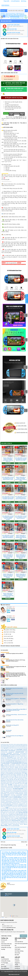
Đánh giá (22, 114)
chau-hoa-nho (22, 755)
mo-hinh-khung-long (19, 793)
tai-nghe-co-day (12, 814)
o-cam (7, 809)
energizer (16, 767)
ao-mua (24, 744)
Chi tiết (6, 113)
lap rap (23, 774)
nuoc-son (4, 809)
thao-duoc (17, 815)
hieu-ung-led (20, 769)
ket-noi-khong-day (17, 773)
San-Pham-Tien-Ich (23, 813)
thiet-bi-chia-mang (4, 819)
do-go (22, 763)
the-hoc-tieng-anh (4, 816)
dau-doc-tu (22, 758)
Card (15, 749)
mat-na (5, 779)
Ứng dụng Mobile (5, 968)
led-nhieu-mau (11, 775)
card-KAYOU (9, 753)
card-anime (19, 749)
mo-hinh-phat (15, 798)
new (3, 38)
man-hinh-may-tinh (20, 778)
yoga (13, 825)
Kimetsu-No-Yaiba (7, 774)
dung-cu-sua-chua (15, 765)
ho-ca (19, 770)
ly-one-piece (11, 778)
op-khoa (18, 809)
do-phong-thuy (6, 764)
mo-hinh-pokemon (4, 799)
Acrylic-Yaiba (8, 744)
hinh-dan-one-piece (4, 770)
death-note (15, 759)
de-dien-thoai (7, 759)
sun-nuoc (6, 814)
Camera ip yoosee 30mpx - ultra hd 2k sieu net (16, 714)
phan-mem (25, 809)
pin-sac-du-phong (17, 810)
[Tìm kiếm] (26, 10)
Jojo (15, 772)
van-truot (23, 823)
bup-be (19, 748)
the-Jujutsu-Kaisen (12, 816)
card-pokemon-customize (15, 754)
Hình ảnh (17, 113)
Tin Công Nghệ (4, 962)
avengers (13, 745)
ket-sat (23, 773)
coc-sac (14, 757)
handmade (9, 769)
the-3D (20, 815)
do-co (10, 763)
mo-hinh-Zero (15, 805)
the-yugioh (16, 818)
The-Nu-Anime (22, 816)
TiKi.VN (16, 964)
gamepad (25, 767)
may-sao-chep (22, 783)
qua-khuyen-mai (19, 811)
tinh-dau (14, 821)
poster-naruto (6, 811)
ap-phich (4, 745)
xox (11, 825)
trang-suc (22, 821)
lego (15, 776)
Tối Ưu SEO (3, 966)
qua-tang (25, 811)
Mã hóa (2, 964)
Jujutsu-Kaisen (18, 772)
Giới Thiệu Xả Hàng (19, 951)
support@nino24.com (11, 927)
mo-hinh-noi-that (4, 797)
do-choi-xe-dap (5, 763)
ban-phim (12, 746)
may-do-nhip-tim (9, 782)
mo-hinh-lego (13, 795)
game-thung (21, 767)
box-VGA (13, 748)
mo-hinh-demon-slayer (9, 787)
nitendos (19, 808)
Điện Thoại (14, 761)
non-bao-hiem (24, 808)
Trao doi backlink (13, 16)
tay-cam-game (9, 815)
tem (14, 815)
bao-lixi (15, 746)
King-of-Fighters (13, 774)
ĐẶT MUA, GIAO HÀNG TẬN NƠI (15, 83)
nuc (1, 809)
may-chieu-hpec (15, 780)
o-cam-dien (11, 809)
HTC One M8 (8, 730)
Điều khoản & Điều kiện (6, 943)
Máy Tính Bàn (14, 779)
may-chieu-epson (9, 780)
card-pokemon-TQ (6, 756)
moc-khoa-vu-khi (14, 806)
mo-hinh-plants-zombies (23, 798)
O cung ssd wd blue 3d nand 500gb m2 (14, 735)
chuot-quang (10, 757)
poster (2, 811)
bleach (24, 746)
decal (19, 759)
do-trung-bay (18, 764)
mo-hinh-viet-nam (15, 803)
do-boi (4, 762)
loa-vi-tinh (9, 777)
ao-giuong (18, 744)
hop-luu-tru (3, 772)
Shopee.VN (17, 962)
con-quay (18, 757)
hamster (5, 769)
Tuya (16, 823)
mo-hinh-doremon (9, 788)
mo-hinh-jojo (21, 792)
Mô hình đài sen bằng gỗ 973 (12, 725)
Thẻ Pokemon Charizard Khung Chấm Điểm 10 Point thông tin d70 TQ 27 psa (16, 710)
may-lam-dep (11, 783)
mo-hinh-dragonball (18, 788)
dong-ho (2, 766)
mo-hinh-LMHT (19, 795)
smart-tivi (3, 814)
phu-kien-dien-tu (4, 810)
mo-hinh (10, 784)
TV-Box (19, 823)
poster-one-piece (12, 811)
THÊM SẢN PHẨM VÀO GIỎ (14, 89)
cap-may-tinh (7, 749)
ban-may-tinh (7, 746)
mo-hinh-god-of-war (9, 791)
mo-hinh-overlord (8, 798)
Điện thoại (19, 13)
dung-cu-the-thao (22, 765)
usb (21, 823)
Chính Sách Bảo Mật (5, 945)
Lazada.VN (17, 961)
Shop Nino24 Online (8, 971)
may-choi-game (3, 782)
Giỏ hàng (24, 1)
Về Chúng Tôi (4, 940)
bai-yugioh (23, 745)
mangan (25, 778)
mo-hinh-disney (22, 787)
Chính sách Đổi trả (19, 941)
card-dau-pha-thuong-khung (21, 750)
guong (25, 768)
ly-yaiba (15, 778)
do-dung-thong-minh (16, 763)
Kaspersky (24, 772)
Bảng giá (12, 114)
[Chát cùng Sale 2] (13, 610)
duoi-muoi (7, 767)
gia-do (10, 768)
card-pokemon (5, 754)
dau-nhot (25, 758)
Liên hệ (2, 942)
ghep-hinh (7, 768)
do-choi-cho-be (9, 762)
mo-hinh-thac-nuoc (12, 802)
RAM (4, 813)
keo (5, 773)
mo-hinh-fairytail (9, 790)
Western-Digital (4, 825)
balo (26, 745)
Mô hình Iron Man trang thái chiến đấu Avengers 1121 (14, 694)
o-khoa (15, 809)
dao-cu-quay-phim (8, 758)
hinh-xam (10, 770)
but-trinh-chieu (24, 748)
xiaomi (9, 825)
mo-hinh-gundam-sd (17, 791)
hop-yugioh (11, 772)
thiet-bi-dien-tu (20, 819)
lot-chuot (20, 777)
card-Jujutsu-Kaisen (19, 752)
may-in (23, 782)
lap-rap (4, 775)
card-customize (11, 750)
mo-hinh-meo (11, 796)
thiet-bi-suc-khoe (7, 820)
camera (2, 749)
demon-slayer (24, 759)
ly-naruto (6, 778)
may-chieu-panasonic (23, 780)
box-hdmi (9, 748)
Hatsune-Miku (14, 769)
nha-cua (10, 808)
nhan (14, 808)
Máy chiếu (16, 15)
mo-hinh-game (24, 790)
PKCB (22, 810)
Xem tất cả (24, 842)
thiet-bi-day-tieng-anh (13, 819)
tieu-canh (10, 821)
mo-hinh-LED (7, 795)
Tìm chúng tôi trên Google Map (9, 845)
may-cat (25, 779)
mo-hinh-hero (6, 792)
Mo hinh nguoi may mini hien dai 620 (14, 688)
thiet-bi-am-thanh (23, 818)
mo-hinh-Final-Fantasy (16, 790)
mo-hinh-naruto (17, 796)
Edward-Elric (12, 767)
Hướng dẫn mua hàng (6, 947)
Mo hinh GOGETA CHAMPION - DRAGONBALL (16, 698)
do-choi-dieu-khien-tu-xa (18, 762)
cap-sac (11, 749)
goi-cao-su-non (21, 768)
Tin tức (3, 842)
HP (13, 772)
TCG (12, 815)
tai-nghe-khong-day (19, 814)
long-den (16, 777)
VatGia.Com (17, 966)
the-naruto (17, 816)
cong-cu (21, 757)
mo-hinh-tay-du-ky (4, 802)
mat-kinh (2, 779)
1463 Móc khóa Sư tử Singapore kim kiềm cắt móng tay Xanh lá (16, 667)
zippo (18, 825)
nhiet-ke (16, 808)
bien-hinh (21, 746)
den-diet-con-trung (4, 760)
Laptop (7, 775)
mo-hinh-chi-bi (17, 786)
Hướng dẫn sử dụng (5, 961)
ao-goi (21, 744)
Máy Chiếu (9, 779)
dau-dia (18, 758)
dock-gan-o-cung (24, 764)
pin (12, 810)
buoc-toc (16, 748)
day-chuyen (3, 759)
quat (1, 813)
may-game (19, 782)
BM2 (7, 679)
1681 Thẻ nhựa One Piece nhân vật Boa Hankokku (14, 720)
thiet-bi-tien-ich (24, 820)
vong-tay (10, 824)
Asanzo (8, 745)
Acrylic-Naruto (3, 744)
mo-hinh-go (3, 791)
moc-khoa (20, 805)
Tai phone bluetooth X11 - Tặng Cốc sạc (14, 704)
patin (21, 809)
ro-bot (6, 813)
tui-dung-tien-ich (12, 823)
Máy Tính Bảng (21, 779)
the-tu (12, 818)
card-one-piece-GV (23, 753)
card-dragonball (11, 752)
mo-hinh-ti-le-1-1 (19, 802)
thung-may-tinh (4, 821)
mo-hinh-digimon (17, 787)
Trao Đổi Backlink (16, 1)
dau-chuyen (13, 758)
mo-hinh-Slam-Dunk (16, 801)
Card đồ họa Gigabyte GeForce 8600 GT (14, 653)
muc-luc (19, 806)
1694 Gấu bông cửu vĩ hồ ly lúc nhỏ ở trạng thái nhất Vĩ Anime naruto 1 (15, 660)
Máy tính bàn (22, 15)
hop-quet (7, 772)
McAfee (5, 784)
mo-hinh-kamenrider (10, 793)
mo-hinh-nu (10, 797)
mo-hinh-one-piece (17, 797)
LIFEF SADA (19, 775)
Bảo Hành (17, 954)
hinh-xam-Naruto (15, 770)
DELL (21, 759)
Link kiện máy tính (8, 15)
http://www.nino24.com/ (14, 974)
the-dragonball (24, 815)
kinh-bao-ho (19, 774)
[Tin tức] (26, 845)
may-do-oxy (15, 782)
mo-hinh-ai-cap (20, 784)
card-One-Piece (16, 753)
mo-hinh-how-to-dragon (14, 792)
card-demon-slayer (4, 752)
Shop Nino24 (5, 5)
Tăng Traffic (6, 1)
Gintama (15, 768)
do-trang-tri (12, 764)
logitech (12, 777)
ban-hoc (2, 746)
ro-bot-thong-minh (11, 813)
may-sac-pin (16, 783)
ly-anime (24, 777)
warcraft (21, 824)
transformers (7, 823)
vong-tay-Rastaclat (15, 824)
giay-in (13, 768)
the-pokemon (7, 818)
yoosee (15, 825)
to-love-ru (18, 821)
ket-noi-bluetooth (9, 773)
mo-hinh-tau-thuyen (23, 801)
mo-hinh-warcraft (22, 803)
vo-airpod (5, 824)
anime (15, 744)
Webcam (25, 824)
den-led (10, 761)
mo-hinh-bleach (10, 786)
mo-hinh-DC (3, 787)
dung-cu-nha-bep (8, 765)
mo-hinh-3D (15, 784)
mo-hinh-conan (24, 786)
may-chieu (3, 781)
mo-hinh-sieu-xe (9, 801)
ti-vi (8, 821)
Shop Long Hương (10, 13)
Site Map (3, 949)
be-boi (18, 746)
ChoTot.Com (17, 968)
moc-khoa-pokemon (7, 806)
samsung (16, 813)
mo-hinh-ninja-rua (24, 796)
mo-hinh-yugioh (9, 805)
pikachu (10, 810)
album (12, 744)
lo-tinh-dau (5, 777)
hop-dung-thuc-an (24, 770)
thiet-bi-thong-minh (16, 820)
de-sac (11, 759)
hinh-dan (25, 769)
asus (11, 745)
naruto (3, 808)
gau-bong (3, 768)
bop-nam (6, 748)
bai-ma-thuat (18, 745)
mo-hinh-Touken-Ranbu (7, 803)
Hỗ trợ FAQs (17, 953)
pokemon (25, 810)
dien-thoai (19, 760)
